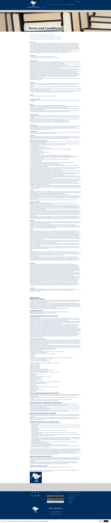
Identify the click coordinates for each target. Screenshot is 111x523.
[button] (80, 1)
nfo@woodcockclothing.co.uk (74, 494)
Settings (100, 521)
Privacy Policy (45, 521)
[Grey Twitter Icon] (38, 495)
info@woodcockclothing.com (62, 52)
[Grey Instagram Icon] (32, 495)
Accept (106, 521)
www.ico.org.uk (47, 446)
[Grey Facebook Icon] (35, 495)
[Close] (109, 521)
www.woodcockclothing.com (50, 43)
